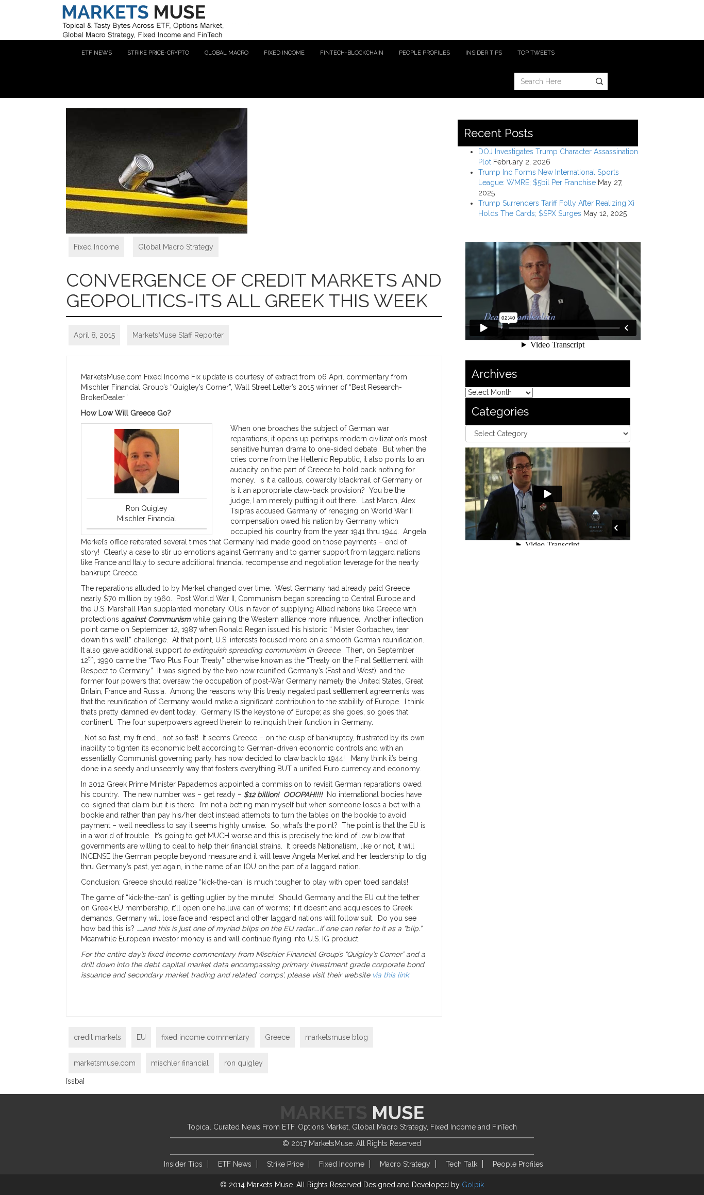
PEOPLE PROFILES (424, 52)
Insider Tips (183, 1164)
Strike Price (285, 1164)
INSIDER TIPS (483, 52)
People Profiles (518, 1164)
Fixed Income (96, 247)
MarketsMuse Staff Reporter (178, 335)
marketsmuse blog (336, 1037)
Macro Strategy (405, 1164)
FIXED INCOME (284, 52)
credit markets (97, 1037)
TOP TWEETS (536, 52)
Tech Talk (461, 1164)
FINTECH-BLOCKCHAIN (351, 52)
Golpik (473, 1185)
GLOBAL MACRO (226, 52)
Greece (277, 1037)
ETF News (235, 1164)
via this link (390, 975)
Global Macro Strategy (175, 247)
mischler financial (180, 1063)
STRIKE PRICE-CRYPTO (158, 52)
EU (141, 1037)
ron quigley (243, 1063)
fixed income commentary (205, 1037)
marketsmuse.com (105, 1063)
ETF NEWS (96, 52)
